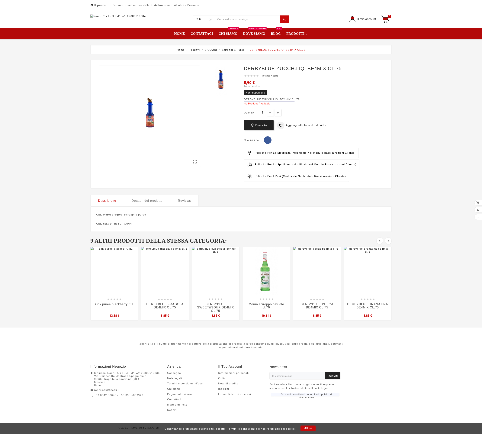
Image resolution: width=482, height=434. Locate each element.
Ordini (222, 378)
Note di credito (228, 383)
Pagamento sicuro (179, 394)
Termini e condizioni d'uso (185, 383)
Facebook (268, 140)
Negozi (172, 409)
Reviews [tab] (184, 200)
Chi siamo (174, 388)
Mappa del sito (177, 404)
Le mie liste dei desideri (234, 394)
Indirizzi (223, 388)
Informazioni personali (233, 372)
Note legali (174, 378)
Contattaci (174, 399)
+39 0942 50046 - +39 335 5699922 (118, 395)
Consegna (174, 372)
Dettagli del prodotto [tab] (147, 200)
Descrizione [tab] (107, 200)
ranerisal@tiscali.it (107, 389)
